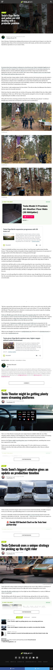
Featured (12, 360)
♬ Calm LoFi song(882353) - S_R (8, 641)
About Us (13, 661)
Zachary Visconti (11, 38)
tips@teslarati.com (13, 333)
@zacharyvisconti (44, 331)
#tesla (29, 639)
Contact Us (20, 661)
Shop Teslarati (8, 201)
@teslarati (3, 638)
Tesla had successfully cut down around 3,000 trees (23, 323)
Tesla (24, 360)
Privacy (45, 661)
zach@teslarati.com (26, 331)
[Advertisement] (26, 56)
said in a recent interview (33, 514)
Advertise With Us (31, 661)
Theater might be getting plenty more (17, 440)
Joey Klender (10, 402)
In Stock (48, 201)
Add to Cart (29, 216)
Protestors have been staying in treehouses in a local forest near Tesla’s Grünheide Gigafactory (25, 67)
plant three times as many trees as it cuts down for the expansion (30, 318)
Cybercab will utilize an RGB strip (9, 591)
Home (7, 661)
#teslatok (33, 639)
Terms (40, 661)
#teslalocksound (5, 640)
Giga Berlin (19, 360)
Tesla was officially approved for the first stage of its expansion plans (18, 315)
